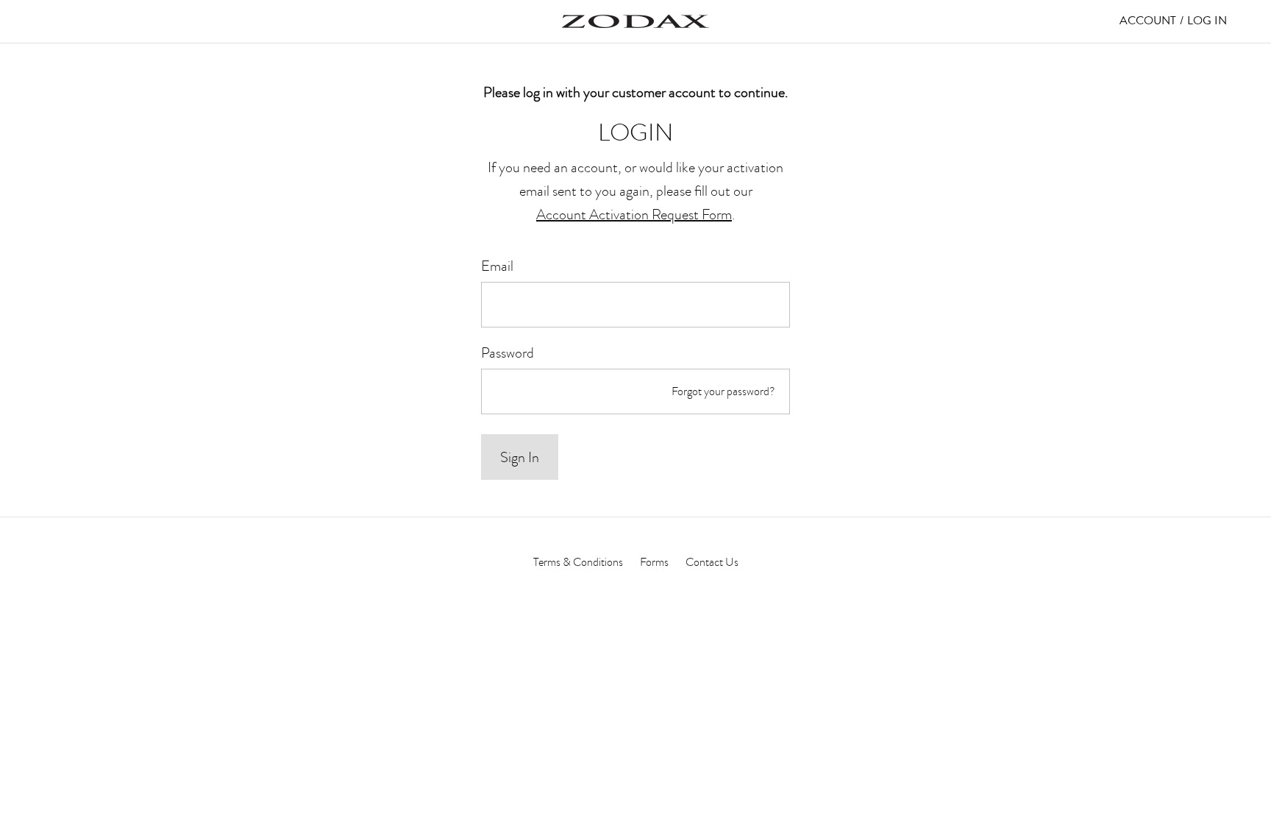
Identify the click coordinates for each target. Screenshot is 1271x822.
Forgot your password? (723, 391)
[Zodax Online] (635, 21)
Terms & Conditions (578, 562)
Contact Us (712, 562)
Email (497, 265)
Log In (1207, 21)
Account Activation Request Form (634, 214)
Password (507, 352)
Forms (654, 562)
